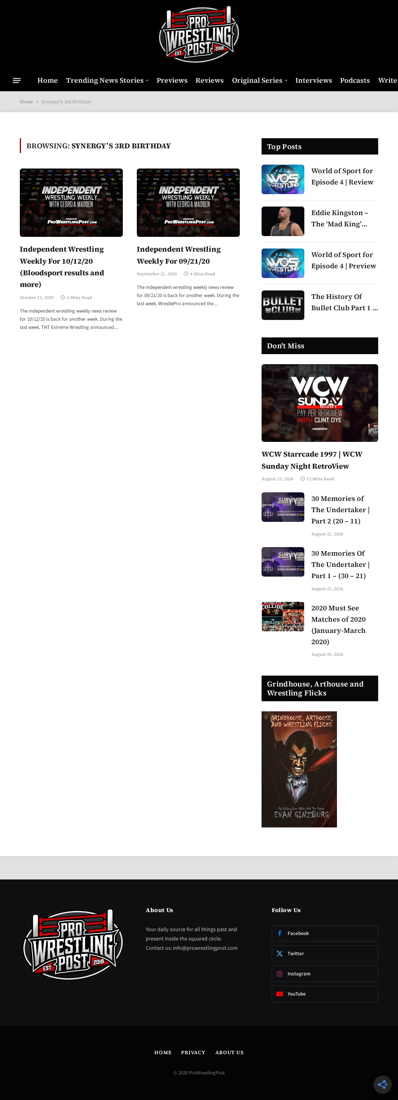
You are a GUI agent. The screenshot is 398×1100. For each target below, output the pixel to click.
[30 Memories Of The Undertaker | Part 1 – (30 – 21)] (283, 562)
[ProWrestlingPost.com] (199, 35)
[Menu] (17, 80)
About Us (229, 1052)
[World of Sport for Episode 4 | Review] (283, 179)
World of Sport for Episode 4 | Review (342, 176)
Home (47, 80)
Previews (172, 80)
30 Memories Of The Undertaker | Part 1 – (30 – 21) (340, 564)
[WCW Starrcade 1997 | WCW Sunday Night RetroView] (320, 403)
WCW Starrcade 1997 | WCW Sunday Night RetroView (312, 460)
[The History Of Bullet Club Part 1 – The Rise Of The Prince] (283, 305)
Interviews (313, 80)
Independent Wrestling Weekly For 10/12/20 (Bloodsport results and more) (62, 266)
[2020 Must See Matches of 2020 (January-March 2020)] (283, 616)
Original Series (257, 80)
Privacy (193, 1052)
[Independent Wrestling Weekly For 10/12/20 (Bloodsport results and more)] (71, 203)
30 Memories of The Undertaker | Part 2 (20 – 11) (340, 510)
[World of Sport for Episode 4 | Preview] (283, 263)
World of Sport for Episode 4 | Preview (343, 260)
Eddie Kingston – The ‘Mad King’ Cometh (339, 219)
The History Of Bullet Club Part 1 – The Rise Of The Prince (343, 303)
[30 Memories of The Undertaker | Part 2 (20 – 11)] (283, 507)
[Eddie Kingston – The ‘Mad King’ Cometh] (283, 221)
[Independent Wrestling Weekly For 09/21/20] (188, 203)
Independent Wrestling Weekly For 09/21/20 (179, 255)
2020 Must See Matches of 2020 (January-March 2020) (338, 624)
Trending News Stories (105, 80)
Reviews (210, 80)
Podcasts (355, 80)
